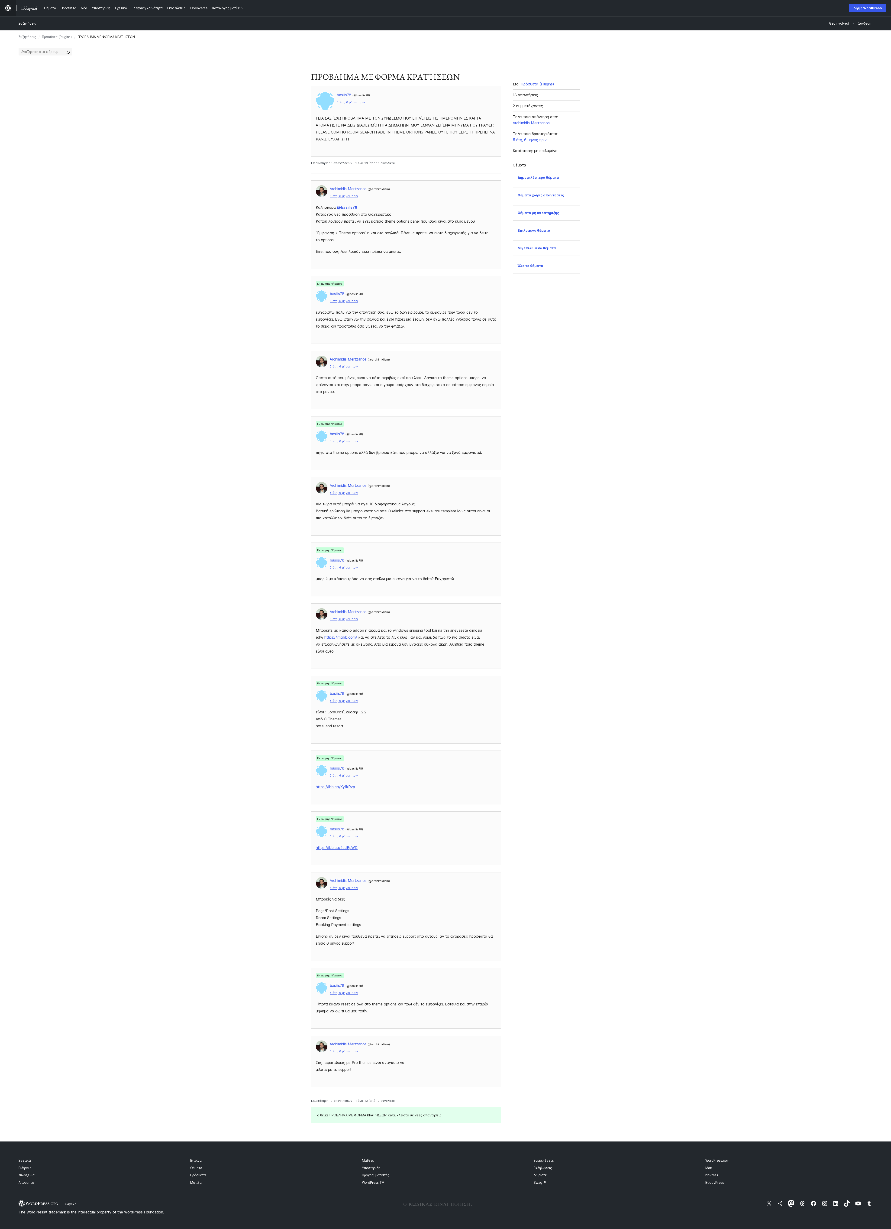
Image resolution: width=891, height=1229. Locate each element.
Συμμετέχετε (544, 1160)
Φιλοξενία (27, 1175)
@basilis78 (347, 207)
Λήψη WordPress (867, 8)
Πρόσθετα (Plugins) (57, 37)
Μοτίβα (196, 1182)
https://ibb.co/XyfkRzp (335, 786)
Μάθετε (368, 1160)
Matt (708, 1168)
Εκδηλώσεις (543, 1168)
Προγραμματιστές (375, 1175)
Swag (540, 1182)
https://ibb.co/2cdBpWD (337, 847)
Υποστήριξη (371, 1168)
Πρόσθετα (198, 1175)
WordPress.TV (373, 1182)
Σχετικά (25, 1160)
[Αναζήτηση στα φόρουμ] (68, 51)
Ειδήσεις (25, 1168)
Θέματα (196, 1168)
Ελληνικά (70, 1204)
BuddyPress (714, 1182)
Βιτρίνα (196, 1160)
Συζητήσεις (27, 23)
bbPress (711, 1175)
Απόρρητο (26, 1182)
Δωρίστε (540, 1175)
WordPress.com (717, 1160)
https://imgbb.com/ (340, 637)
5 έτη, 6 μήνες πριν (351, 102)
